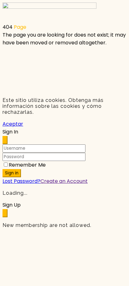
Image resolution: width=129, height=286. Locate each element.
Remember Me (27, 164)
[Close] (5, 140)
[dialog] (64, 214)
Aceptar (13, 124)
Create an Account (64, 181)
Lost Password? (21, 181)
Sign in (11, 173)
